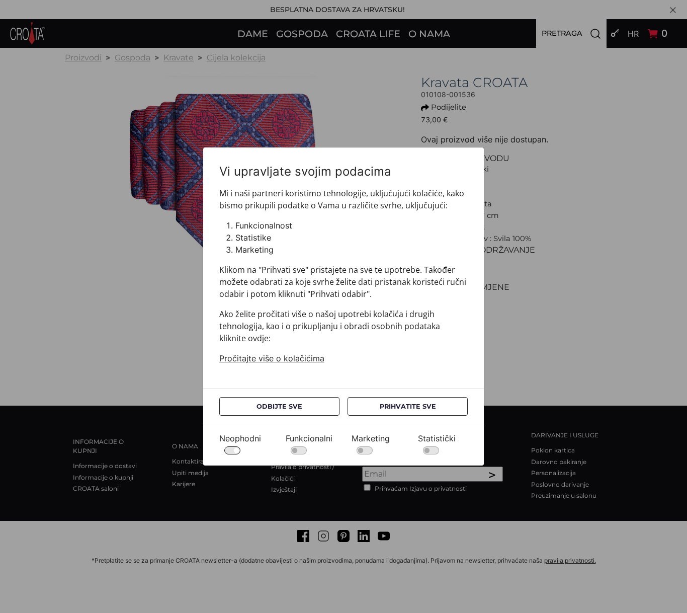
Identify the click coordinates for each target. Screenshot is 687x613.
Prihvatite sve (408, 406)
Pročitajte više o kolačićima (271, 358)
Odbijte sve (279, 406)
